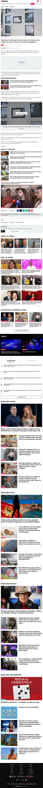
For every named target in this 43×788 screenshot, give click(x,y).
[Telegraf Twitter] (20, 780)
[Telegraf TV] (26, 780)
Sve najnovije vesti (21, 397)
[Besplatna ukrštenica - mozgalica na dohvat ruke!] (21, 688)
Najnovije (8, 401)
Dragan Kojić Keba (20, 222)
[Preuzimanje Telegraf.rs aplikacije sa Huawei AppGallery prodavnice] (30, 776)
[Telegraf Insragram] (23, 780)
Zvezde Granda (4, 222)
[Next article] (42, 394)
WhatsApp (37, 214)
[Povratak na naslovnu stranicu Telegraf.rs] (4, 1)
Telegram (6, 215)
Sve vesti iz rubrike (21, 330)
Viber (2, 215)
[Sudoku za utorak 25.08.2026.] (9, 712)
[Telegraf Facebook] (17, 780)
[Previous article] (1, 394)
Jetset (2, 37)
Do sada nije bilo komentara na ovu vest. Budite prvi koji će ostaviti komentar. (16, 228)
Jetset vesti (6, 37)
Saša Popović (12, 222)
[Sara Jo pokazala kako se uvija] (32, 344)
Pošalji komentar (14, 231)
